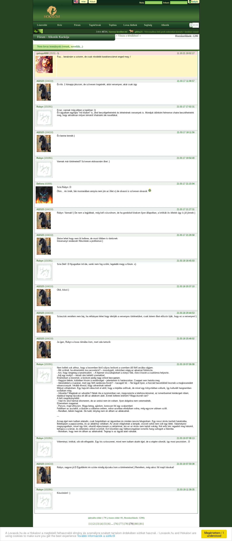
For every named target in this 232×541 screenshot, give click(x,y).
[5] (105, 523)
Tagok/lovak (95, 25)
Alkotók (165, 25)
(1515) (46, 53)
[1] (90, 523)
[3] (97, 523)
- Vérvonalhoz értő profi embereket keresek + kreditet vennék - (164, 31)
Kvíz (59, 25)
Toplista (113, 25)
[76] (116, 523)
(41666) (44, 183)
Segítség (148, 25)
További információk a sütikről (96, 536)
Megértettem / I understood (214, 534)
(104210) (45, 81)
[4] (101, 523)
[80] (136, 523)
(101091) (44, 106)
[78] (126, 523)
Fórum (77, 25)
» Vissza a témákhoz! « (128, 35)
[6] (108, 523)
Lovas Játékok (130, 25)
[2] (93, 523)
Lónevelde (42, 25)
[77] (121, 523)
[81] (141, 523)
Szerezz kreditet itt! (111, 31)
